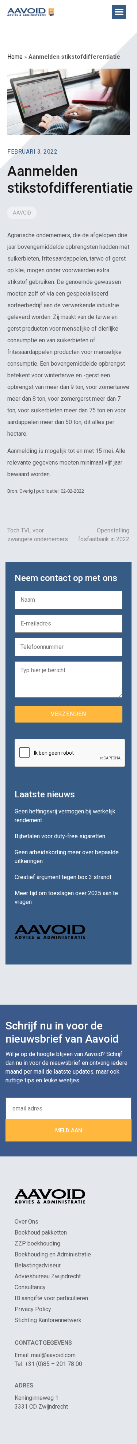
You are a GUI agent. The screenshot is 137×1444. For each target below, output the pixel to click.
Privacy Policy (33, 1309)
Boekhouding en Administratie (53, 1254)
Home (15, 56)
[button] (119, 12)
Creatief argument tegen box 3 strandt (63, 877)
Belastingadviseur (38, 1265)
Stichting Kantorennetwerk (48, 1320)
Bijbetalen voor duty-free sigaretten (60, 836)
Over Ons (26, 1221)
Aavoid (22, 213)
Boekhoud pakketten (41, 1232)
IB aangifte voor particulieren (51, 1298)
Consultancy (30, 1287)
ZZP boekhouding (37, 1243)
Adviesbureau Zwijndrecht (48, 1276)
